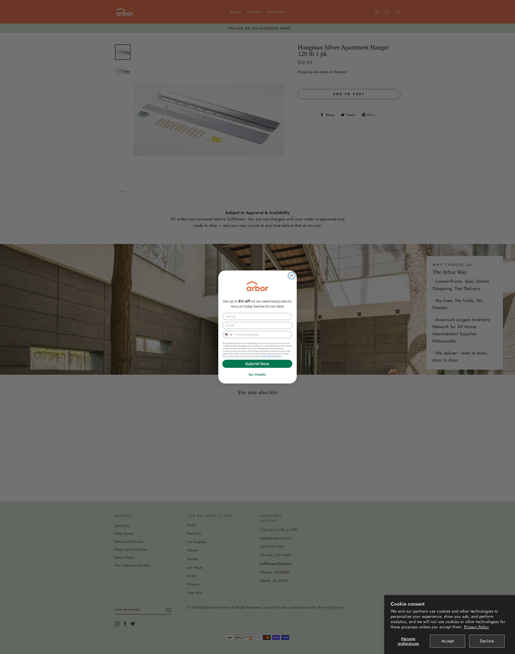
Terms (278, 356)
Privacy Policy (476, 627)
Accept (447, 641)
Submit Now (257, 364)
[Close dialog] (291, 275)
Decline (487, 641)
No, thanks (257, 374)
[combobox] (228, 334)
